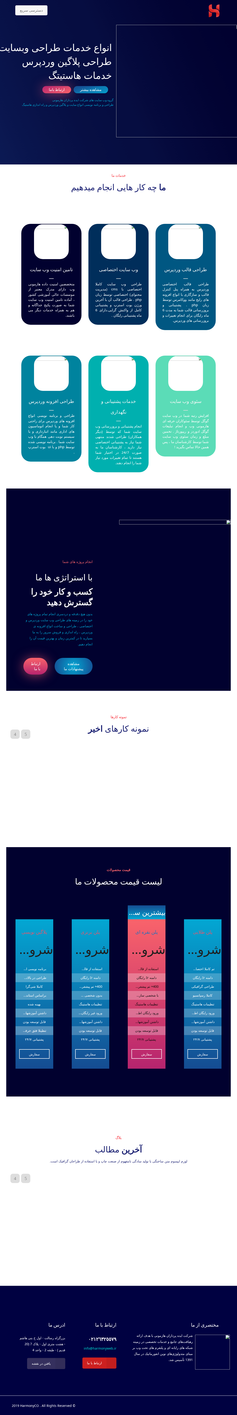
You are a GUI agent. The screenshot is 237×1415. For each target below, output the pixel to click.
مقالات (206, 1199)
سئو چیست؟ (31, 1194)
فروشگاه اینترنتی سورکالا (185, 818)
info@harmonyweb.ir (100, 1348)
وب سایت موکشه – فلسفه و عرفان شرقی (130, 818)
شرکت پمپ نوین (51, 818)
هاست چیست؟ (73, 1194)
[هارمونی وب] (214, 10)
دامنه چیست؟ (118, 1194)
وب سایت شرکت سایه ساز (87, 818)
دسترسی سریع (31, 10)
